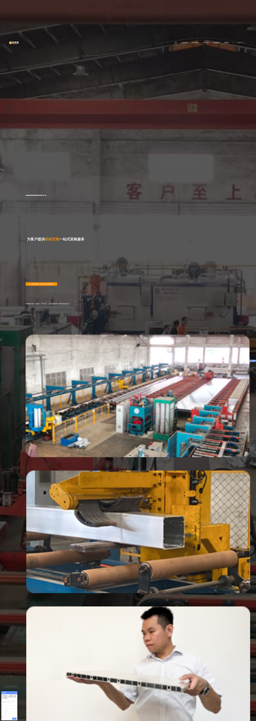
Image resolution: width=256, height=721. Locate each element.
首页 (175, 42)
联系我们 (226, 42)
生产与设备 (206, 42)
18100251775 (240, 42)
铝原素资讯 (217, 42)
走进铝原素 (185, 42)
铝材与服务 (195, 42)
